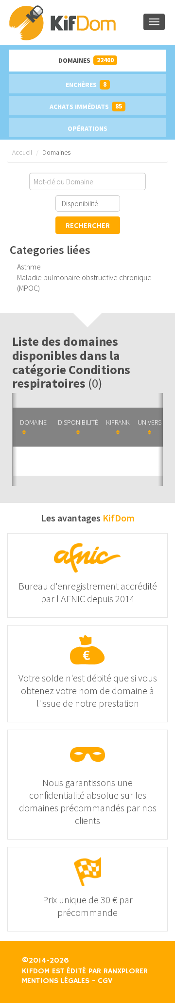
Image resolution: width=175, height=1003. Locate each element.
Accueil (22, 152)
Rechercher (88, 226)
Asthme (29, 266)
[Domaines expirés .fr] (75, 22)
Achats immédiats (86, 106)
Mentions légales (55, 981)
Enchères (86, 84)
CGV (105, 981)
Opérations (87, 128)
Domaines (86, 60)
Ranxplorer (126, 971)
